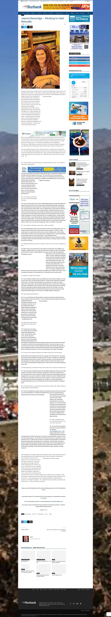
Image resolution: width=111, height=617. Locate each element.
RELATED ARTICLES (26, 547)
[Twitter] (87, 1)
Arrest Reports (79, 163)
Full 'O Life (34, 514)
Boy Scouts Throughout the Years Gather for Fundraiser (56, 530)
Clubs (67, 13)
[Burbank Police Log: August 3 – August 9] (72, 162)
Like (76, 58)
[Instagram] (86, 1)
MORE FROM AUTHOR (39, 547)
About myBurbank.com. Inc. (45, 1)
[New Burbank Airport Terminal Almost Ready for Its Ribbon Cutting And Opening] (72, 153)
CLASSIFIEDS (71, 1)
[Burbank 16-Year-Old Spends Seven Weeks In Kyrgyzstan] (59, 555)
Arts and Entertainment (25, 559)
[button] (88, 13)
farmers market (28, 514)
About (79, 589)
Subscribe (87, 65)
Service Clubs (63, 589)
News (27, 13)
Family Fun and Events (80, 174)
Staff (23, 24)
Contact (52, 1)
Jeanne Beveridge (40, 514)
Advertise (88, 589)
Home (23, 13)
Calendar (66, 1)
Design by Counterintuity (85, 610)
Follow (87, 60)
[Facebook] (84, 1)
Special (23, 15)
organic (50, 514)
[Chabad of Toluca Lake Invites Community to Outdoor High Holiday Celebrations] (72, 171)
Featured (51, 13)
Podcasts (72, 13)
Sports (39, 13)
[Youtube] (89, 1)
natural (46, 514)
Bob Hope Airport (80, 158)
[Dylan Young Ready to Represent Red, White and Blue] (44, 569)
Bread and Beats (24, 561)
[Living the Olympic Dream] (59, 569)
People (53, 559)
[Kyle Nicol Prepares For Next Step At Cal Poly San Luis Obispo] (28, 567)
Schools (44, 13)
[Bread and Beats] (28, 555)
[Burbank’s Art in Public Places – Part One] (44, 555)
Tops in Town (56, 589)
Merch (77, 13)
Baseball (23, 569)
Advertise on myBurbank (59, 1)
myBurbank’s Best (59, 13)
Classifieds (82, 13)
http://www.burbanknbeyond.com (35, 538)
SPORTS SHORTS (24, 529)
